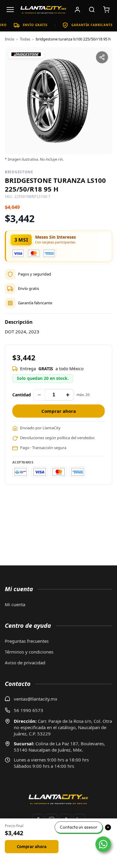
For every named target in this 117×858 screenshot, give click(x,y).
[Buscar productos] (92, 10)
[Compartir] (102, 57)
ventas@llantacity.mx (35, 699)
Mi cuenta (15, 604)
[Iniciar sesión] (77, 10)
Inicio (9, 39)
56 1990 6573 (28, 710)
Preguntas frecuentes (27, 641)
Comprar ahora (58, 411)
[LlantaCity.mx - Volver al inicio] (43, 9)
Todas (25, 39)
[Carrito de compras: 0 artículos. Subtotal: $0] (106, 10)
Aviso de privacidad (25, 663)
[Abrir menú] (10, 9)
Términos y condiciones (29, 652)
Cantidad (21, 395)
